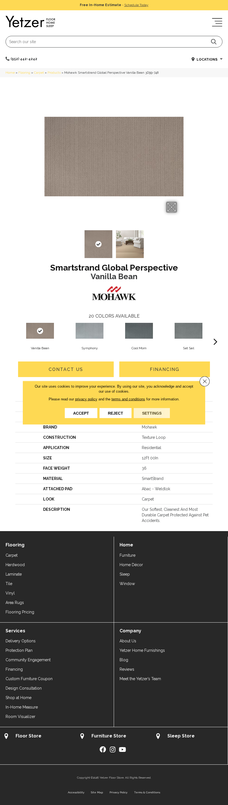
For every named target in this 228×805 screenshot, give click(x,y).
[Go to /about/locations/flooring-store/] (38, 737)
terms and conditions (128, 399)
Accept (81, 413)
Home (10, 73)
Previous (47, 241)
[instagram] (112, 749)
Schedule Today (136, 5)
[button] (213, 41)
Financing (164, 369)
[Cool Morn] (139, 330)
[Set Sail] (188, 330)
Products (54, 73)
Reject (115, 413)
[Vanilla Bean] (40, 330)
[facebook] (103, 749)
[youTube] (122, 749)
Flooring (24, 73)
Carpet (39, 73)
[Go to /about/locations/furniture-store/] (114, 737)
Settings (152, 413)
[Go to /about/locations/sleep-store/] (190, 737)
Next (181, 241)
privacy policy (86, 399)
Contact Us (66, 369)
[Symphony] (89, 330)
